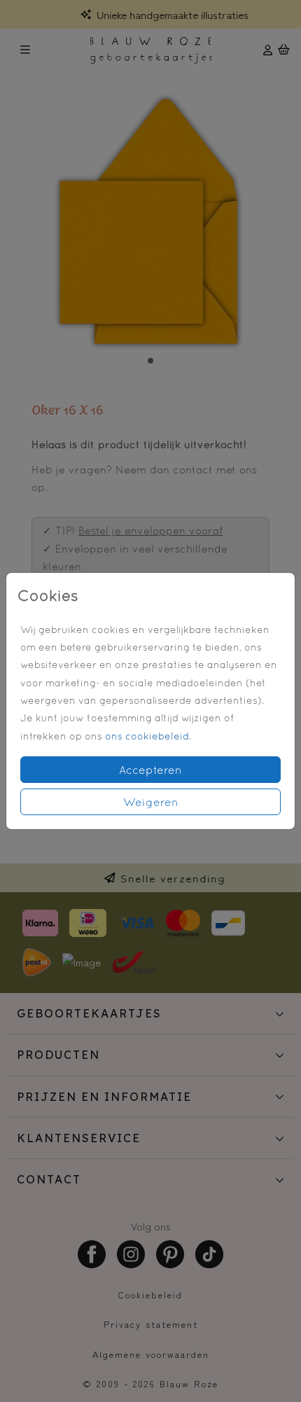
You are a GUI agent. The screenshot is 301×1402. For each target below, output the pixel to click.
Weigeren (150, 802)
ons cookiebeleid (147, 736)
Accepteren (150, 769)
